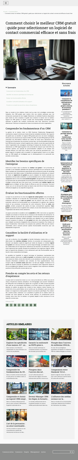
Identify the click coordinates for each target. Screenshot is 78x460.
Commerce (18, 452)
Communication (13, 11)
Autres (43, 452)
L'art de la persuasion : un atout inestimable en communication (15, 425)
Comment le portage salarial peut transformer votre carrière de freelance (66, 136)
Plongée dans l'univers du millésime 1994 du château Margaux (61, 345)
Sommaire (12, 87)
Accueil (5, 11)
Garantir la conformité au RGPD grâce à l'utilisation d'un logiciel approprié (38, 346)
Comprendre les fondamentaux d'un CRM (17, 91)
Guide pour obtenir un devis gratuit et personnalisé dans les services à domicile (66, 229)
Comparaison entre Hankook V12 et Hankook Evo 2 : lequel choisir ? (61, 373)
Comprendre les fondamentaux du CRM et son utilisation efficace (16, 373)
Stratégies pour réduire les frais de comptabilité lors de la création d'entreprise (66, 198)
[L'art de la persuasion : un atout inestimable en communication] (16, 415)
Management (35, 452)
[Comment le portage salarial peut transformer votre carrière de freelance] (66, 126)
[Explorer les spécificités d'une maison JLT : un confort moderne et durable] (16, 334)
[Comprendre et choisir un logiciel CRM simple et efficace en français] (16, 388)
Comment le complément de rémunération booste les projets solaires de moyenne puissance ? (66, 104)
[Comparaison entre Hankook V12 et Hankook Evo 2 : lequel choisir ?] (61, 361)
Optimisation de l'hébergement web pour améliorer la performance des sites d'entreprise (66, 168)
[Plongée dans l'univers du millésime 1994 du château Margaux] (61, 334)
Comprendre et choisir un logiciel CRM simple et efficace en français (16, 398)
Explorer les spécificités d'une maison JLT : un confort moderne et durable (16, 346)
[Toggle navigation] (5, 3)
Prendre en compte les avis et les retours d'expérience (21, 105)
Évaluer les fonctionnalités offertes (16, 98)
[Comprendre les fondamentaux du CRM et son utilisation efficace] (16, 361)
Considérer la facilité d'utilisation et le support (19, 101)
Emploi (26, 452)
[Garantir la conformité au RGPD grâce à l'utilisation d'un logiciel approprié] (39, 334)
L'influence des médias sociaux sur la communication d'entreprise (61, 400)
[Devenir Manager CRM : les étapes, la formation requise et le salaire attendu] (39, 388)
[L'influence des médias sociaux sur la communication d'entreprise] (61, 388)
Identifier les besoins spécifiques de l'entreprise (19, 94)
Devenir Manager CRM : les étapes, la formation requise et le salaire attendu (39, 400)
